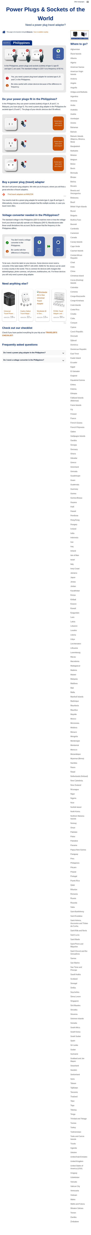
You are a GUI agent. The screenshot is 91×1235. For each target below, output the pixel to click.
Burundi (73, 224)
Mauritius (74, 710)
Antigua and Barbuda (78, 92)
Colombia (74, 287)
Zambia (73, 1217)
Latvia (72, 622)
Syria (72, 1079)
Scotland (73, 979)
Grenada (73, 471)
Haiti (72, 507)
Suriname (74, 1054)
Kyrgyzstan (74, 613)
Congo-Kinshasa (77, 301)
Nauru (72, 767)
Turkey (73, 1127)
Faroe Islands (75, 405)
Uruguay (73, 1173)
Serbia (73, 988)
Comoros (74, 292)
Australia (73, 110)
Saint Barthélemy (77, 912)
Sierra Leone (75, 996)
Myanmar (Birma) (77, 758)
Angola (73, 83)
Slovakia (73, 1010)
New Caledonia (76, 781)
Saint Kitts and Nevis (78, 931)
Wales (72, 1199)
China (72, 271)
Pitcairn (73, 867)
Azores (73, 123)
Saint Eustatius (76, 916)
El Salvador (75, 371)
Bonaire (73, 186)
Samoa (73, 958)
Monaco (73, 732)
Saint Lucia (74, 935)
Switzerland (75, 1074)
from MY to (6, 43)
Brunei (73, 211)
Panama (73, 845)
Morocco (73, 750)
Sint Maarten (75, 1005)
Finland (73, 414)
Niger (72, 794)
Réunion (73, 889)
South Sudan (75, 1036)
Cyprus (73, 327)
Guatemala (74, 485)
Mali (72, 688)
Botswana (74, 198)
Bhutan (73, 177)
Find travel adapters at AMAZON (20, 194)
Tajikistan (74, 1088)
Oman (72, 828)
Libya (72, 639)
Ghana (73, 454)
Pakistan (73, 832)
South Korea (75, 1032)
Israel (72, 560)
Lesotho (73, 630)
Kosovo (73, 604)
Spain (72, 1041)
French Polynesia (77, 427)
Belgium (73, 160)
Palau (72, 836)
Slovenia (73, 1014)
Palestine (74, 841)
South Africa (75, 1027)
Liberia (73, 635)
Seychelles (74, 992)
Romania (74, 894)
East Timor (74, 354)
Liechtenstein (75, 644)
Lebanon (73, 626)
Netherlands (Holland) (79, 776)
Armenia (73, 101)
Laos (72, 617)
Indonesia (74, 538)
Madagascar (75, 666)
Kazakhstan (75, 591)
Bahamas (74, 127)
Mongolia (74, 736)
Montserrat (74, 745)
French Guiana (76, 423)
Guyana (73, 502)
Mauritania (74, 705)
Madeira (73, 670)
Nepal (72, 772)
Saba (72, 907)
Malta (72, 692)
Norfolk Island (75, 807)
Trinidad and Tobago (78, 1119)
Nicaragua (74, 789)
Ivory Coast (74, 569)
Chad (72, 262)
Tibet (72, 1101)
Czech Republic (76, 332)
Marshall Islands (76, 697)
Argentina (74, 96)
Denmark (74, 336)
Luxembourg (75, 652)
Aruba (72, 105)
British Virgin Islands (78, 207)
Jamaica (73, 573)
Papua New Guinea (78, 850)
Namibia (73, 763)
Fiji (71, 409)
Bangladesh (75, 146)
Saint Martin (75, 939)
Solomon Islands (77, 1019)
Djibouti (73, 340)
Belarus (73, 155)
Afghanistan (75, 49)
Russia (73, 898)
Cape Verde (75, 246)
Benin (72, 168)
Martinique (74, 701)
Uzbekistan (74, 1177)
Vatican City (75, 1186)
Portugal (73, 876)
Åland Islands (75, 54)
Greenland (74, 467)
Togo (72, 1105)
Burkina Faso (75, 220)
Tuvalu (73, 1144)
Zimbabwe (74, 1222)
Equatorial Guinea (77, 380)
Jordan (73, 586)
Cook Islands (75, 305)
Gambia (73, 440)
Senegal (73, 983)
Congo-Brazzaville (77, 296)
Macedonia (74, 661)
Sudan (73, 1050)
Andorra (73, 79)
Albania (73, 58)
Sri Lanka (74, 1045)
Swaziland (74, 1066)
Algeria (73, 63)
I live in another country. (40, 32)
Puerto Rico (75, 881)
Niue (72, 803)
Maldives (74, 683)
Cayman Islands (76, 251)
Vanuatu (73, 1182)
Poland (73, 872)
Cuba (72, 318)
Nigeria (73, 798)
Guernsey (74, 489)
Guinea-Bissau (76, 498)
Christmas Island (77, 276)
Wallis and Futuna (77, 1204)
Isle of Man (74, 555)
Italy (72, 564)
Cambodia (74, 229)
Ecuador (73, 363)
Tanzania (74, 1092)
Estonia (73, 389)
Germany (74, 449)
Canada (73, 237)
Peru (72, 859)
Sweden (73, 1070)
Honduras (74, 515)
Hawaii (73, 511)
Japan (72, 577)
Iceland (73, 529)
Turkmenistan (75, 1132)
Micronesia (74, 723)
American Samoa (77, 67)
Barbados (74, 151)
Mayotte (73, 714)
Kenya (73, 595)
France (73, 418)
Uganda (73, 1148)
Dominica (74, 345)
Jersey (73, 582)
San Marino (75, 963)
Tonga (72, 1114)
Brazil (72, 202)
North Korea (75, 811)
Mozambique (75, 754)
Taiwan (73, 1083)
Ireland (73, 551)
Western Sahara (76, 1208)
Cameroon (74, 233)
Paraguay (74, 854)
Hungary (73, 524)
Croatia (73, 314)
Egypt (72, 367)
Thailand (73, 1097)
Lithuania (74, 648)
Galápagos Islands (77, 436)
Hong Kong (74, 520)
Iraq (71, 546)
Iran (71, 542)
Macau (73, 657)
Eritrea (73, 385)
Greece (73, 462)
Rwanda (73, 903)
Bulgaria (73, 215)
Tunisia (73, 1123)
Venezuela (74, 1191)
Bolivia (73, 182)
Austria (73, 114)
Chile (72, 267)
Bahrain (73, 132)
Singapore (74, 1001)
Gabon (73, 432)
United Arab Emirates (78, 1157)
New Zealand (75, 785)
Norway (73, 823)
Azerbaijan (74, 118)
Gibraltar (73, 458)
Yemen (73, 1213)
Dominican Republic (78, 349)
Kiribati (73, 599)
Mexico (73, 719)
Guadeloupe (75, 476)
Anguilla (73, 88)
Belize (72, 164)
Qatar (72, 885)
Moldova (73, 728)
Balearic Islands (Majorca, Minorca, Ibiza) (77, 139)
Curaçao (73, 323)
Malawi (73, 675)
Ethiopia (73, 393)
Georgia (73, 445)
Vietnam (73, 1195)
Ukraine (73, 1152)
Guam (72, 480)
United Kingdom (76, 1161)
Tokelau (73, 1110)
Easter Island (75, 358)
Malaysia (74, 679)
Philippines (74, 863)
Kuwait (73, 608)
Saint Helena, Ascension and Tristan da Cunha (79, 923)
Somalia (73, 1023)
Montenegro (75, 741)
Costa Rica (74, 310)
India (72, 533)
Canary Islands (76, 242)
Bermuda (74, 173)
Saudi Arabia (75, 974)
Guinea (73, 493)
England (73, 376)
